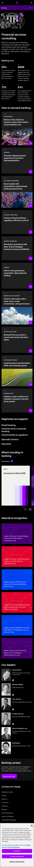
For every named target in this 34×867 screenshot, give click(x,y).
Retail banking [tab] (9, 425)
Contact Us (5, 802)
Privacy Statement (7, 813)
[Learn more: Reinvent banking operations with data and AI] (17, 248)
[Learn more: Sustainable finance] (17, 370)
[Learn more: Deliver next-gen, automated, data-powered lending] (17, 276)
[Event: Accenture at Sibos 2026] (16, 486)
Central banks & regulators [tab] (15, 434)
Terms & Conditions (8, 816)
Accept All (17, 851)
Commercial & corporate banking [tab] (14, 429)
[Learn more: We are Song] (17, 192)
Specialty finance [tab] (10, 439)
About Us (4, 799)
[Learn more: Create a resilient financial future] (17, 222)
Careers (4, 795)
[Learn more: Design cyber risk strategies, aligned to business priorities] (17, 401)
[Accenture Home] (17, 2)
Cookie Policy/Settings (9, 820)
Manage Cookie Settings (17, 861)
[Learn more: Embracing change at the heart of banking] (17, 128)
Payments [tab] (6, 443)
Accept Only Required (17, 856)
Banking (4, 8)
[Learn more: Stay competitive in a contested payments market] (17, 160)
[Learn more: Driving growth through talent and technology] (17, 340)
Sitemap (4, 809)
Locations (5, 806)
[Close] (32, 826)
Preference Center (7, 792)
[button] (9, 776)
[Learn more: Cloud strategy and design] (17, 307)
